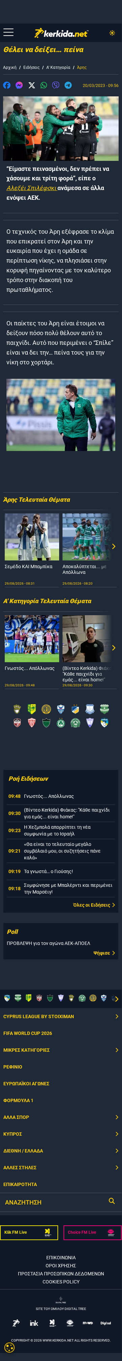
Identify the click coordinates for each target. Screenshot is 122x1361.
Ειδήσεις (31, 67)
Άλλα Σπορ (16, 1117)
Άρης (82, 67)
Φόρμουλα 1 (18, 1100)
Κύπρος (12, 1134)
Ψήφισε (102, 953)
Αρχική (10, 67)
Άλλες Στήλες (19, 1167)
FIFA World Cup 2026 (27, 1033)
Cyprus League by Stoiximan (38, 1016)
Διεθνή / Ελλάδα (23, 1150)
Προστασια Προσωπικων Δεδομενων (61, 1273)
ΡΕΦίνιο (12, 1067)
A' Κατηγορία (58, 67)
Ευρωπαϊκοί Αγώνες (26, 1083)
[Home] (61, 33)
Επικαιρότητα (20, 1184)
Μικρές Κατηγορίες (26, 1050)
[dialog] (9, 1348)
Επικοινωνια (61, 1257)
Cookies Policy (61, 1281)
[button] (6, 86)
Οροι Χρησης (61, 1265)
